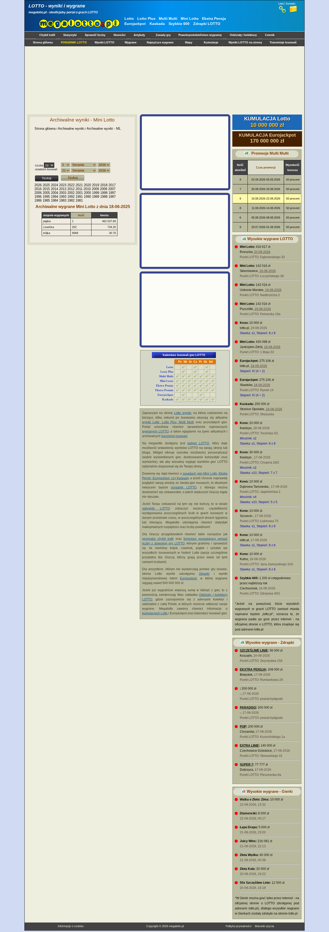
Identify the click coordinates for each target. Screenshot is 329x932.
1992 (71, 197)
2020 (87, 185)
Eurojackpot (135, 24)
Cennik (270, 34)
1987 (112, 197)
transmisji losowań (174, 436)
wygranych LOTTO (155, 431)
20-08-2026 (262, 252)
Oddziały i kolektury (243, 34)
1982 (71, 200)
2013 (62, 189)
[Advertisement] (163, 80)
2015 (46, 189)
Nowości (119, 34)
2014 (54, 189)
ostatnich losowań (46, 169)
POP (243, 726)
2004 (54, 193)
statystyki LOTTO (156, 508)
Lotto (129, 18)
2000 (87, 193)
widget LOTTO (198, 443)
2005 (46, 193)
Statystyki (70, 34)
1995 (46, 197)
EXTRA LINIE (249, 745)
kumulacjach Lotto (155, 613)
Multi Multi (168, 18)
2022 (71, 185)
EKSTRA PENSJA (253, 669)
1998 (103, 193)
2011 (79, 189)
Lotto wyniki (182, 413)
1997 (112, 193)
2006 (38, 193)
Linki (281, 3)
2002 (71, 193)
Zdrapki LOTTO (206, 24)
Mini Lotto (190, 18)
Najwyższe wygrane (160, 42)
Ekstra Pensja (214, 18)
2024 (54, 185)
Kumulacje (211, 42)
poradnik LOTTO (183, 487)
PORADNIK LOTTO (74, 42)
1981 (79, 200)
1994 (54, 197)
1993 (62, 197)
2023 (62, 185)
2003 (62, 193)
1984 (54, 200)
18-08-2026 (272, 347)
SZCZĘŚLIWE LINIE (254, 650)
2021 (79, 185)
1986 (38, 200)
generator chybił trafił (157, 539)
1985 (46, 200)
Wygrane (130, 42)
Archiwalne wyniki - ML (104, 128)
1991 (79, 197)
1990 (87, 197)
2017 (112, 185)
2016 (38, 189)
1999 (95, 193)
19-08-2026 (267, 271)
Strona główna (43, 42)
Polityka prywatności (238, 926)
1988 (103, 197)
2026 (38, 185)
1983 (62, 200)
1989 (95, 197)
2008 (103, 189)
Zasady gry (163, 34)
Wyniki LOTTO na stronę (245, 42)
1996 (38, 197)
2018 (103, 185)
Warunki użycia (264, 926)
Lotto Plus (146, 18)
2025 (46, 185)
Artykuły (139, 34)
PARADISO (248, 707)
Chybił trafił (47, 34)
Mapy (188, 42)
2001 (79, 193)
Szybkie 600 (179, 24)
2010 (87, 189)
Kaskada (157, 24)
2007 (111, 189)
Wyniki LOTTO (104, 42)
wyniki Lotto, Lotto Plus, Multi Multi (168, 422)
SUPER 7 (246, 764)
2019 (95, 185)
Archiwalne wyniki (71, 128)
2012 (71, 189)
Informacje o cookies (71, 926)
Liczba (39, 165)
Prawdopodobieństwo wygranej (200, 34)
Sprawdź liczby (95, 34)
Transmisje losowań (283, 42)
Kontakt (290, 3)
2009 (95, 189)
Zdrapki (204, 574)
